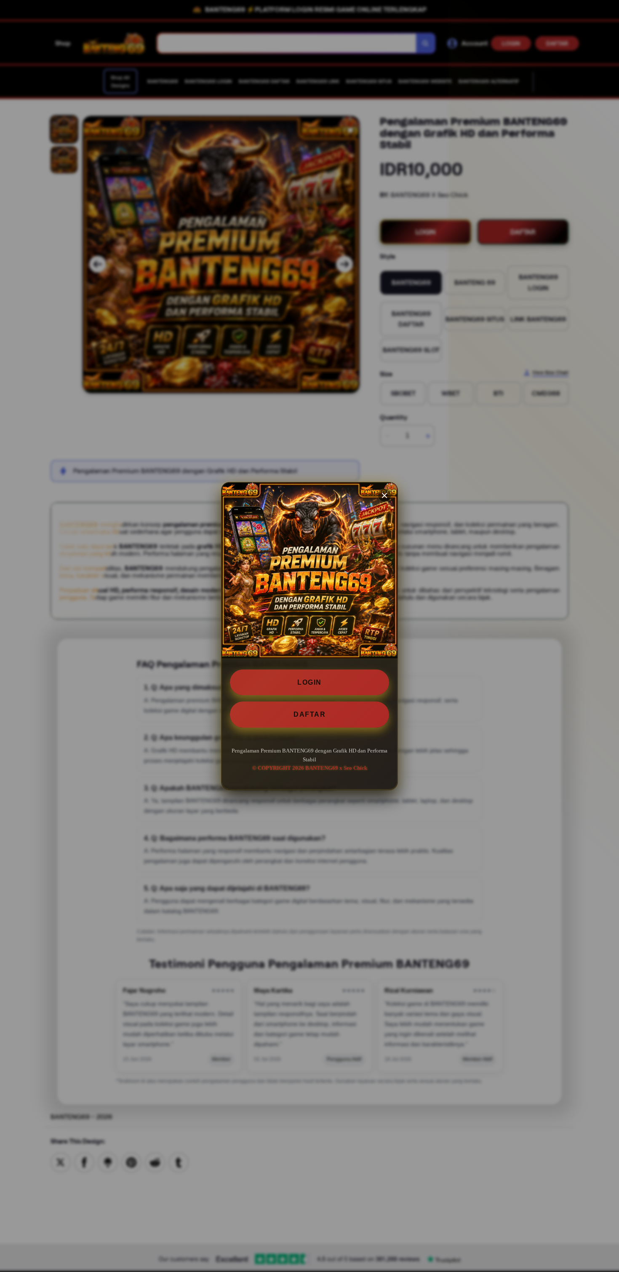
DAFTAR (309, 714)
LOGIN (309, 682)
